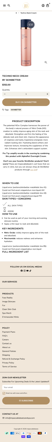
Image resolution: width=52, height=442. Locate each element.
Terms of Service (9, 366)
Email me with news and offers (16, 393)
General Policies (9, 351)
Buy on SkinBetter (26, 102)
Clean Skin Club (9, 309)
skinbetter (16, 110)
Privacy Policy (8, 362)
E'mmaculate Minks (10, 317)
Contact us (7, 343)
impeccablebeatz (32, 429)
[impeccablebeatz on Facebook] (22, 270)
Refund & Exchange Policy (13, 359)
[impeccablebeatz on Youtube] (27, 270)
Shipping (6, 355)
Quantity (6, 90)
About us (6, 347)
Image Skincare (8, 301)
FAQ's (4, 335)
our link (33, 169)
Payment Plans (8, 332)
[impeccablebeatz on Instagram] (25, 270)
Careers (5, 339)
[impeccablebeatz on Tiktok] (30, 270)
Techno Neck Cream (29, 13)
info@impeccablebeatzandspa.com (18, 418)
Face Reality (7, 297)
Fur (3, 305)
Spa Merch (6, 313)
